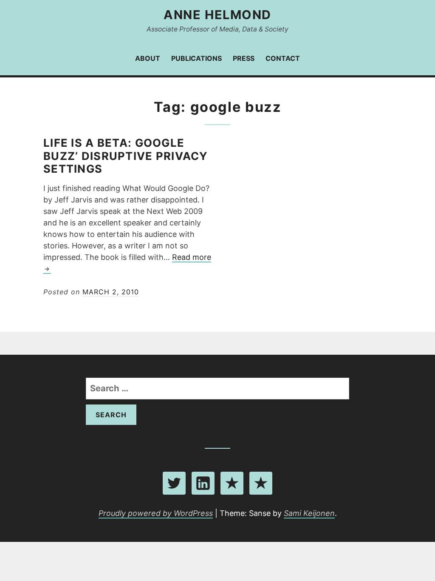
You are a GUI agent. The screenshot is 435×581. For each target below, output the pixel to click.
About (147, 58)
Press (243, 58)
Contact (283, 58)
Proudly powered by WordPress (156, 513)
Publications (196, 58)
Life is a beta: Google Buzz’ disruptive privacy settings (125, 156)
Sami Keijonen (309, 513)
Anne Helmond (217, 14)
